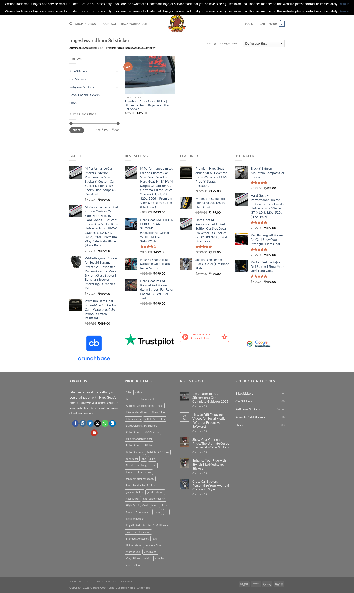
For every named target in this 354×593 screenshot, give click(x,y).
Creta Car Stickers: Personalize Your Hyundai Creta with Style (210, 485)
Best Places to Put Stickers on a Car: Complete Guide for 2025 (210, 397)
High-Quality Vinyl (137, 505)
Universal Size (152, 545)
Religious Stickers (81, 87)
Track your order (133, 23)
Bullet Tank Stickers (157, 452)
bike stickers (133, 419)
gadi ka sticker (134, 492)
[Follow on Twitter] (90, 423)
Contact (110, 23)
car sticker (132, 458)
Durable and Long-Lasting (141, 465)
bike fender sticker (137, 412)
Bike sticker (158, 412)
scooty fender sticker (138, 532)
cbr (144, 458)
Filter (77, 130)
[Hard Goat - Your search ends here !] (177, 24)
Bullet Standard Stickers (140, 445)
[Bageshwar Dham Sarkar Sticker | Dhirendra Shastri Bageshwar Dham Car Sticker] (150, 75)
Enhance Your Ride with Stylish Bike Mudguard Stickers (209, 464)
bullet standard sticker (139, 439)
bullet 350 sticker (154, 419)
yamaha (159, 558)
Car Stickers (77, 79)
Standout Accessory (137, 538)
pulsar (157, 512)
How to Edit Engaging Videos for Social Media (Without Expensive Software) (208, 420)
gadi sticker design (154, 498)
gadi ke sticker (155, 492)
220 (128, 392)
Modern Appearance (138, 512)
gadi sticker (133, 498)
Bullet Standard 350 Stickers (143, 432)
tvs (155, 538)
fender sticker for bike (139, 472)
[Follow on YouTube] (94, 432)
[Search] (71, 24)
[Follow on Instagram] (82, 423)
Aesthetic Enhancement (140, 399)
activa (138, 392)
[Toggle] (117, 71)
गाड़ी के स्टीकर (133, 565)
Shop (79, 23)
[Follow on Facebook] (75, 423)
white (147, 558)
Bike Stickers (78, 71)
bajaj (160, 405)
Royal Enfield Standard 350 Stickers (147, 525)
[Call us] (105, 423)
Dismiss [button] (343, 4)
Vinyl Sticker (133, 558)
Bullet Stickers (134, 452)
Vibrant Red (133, 551)
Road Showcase (135, 518)
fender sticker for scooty (140, 478)
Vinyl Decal (150, 551)
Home (99, 47)
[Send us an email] (97, 423)
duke (152, 458)
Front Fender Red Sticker (140, 485)
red (166, 512)
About (93, 23)
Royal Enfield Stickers (84, 95)
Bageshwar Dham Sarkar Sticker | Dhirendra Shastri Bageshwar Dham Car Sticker (147, 105)
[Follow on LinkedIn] (112, 423)
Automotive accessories (140, 405)
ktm (164, 505)
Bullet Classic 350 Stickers (141, 425)
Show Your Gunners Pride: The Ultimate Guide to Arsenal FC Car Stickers (210, 443)
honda (155, 505)
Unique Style (133, 545)
